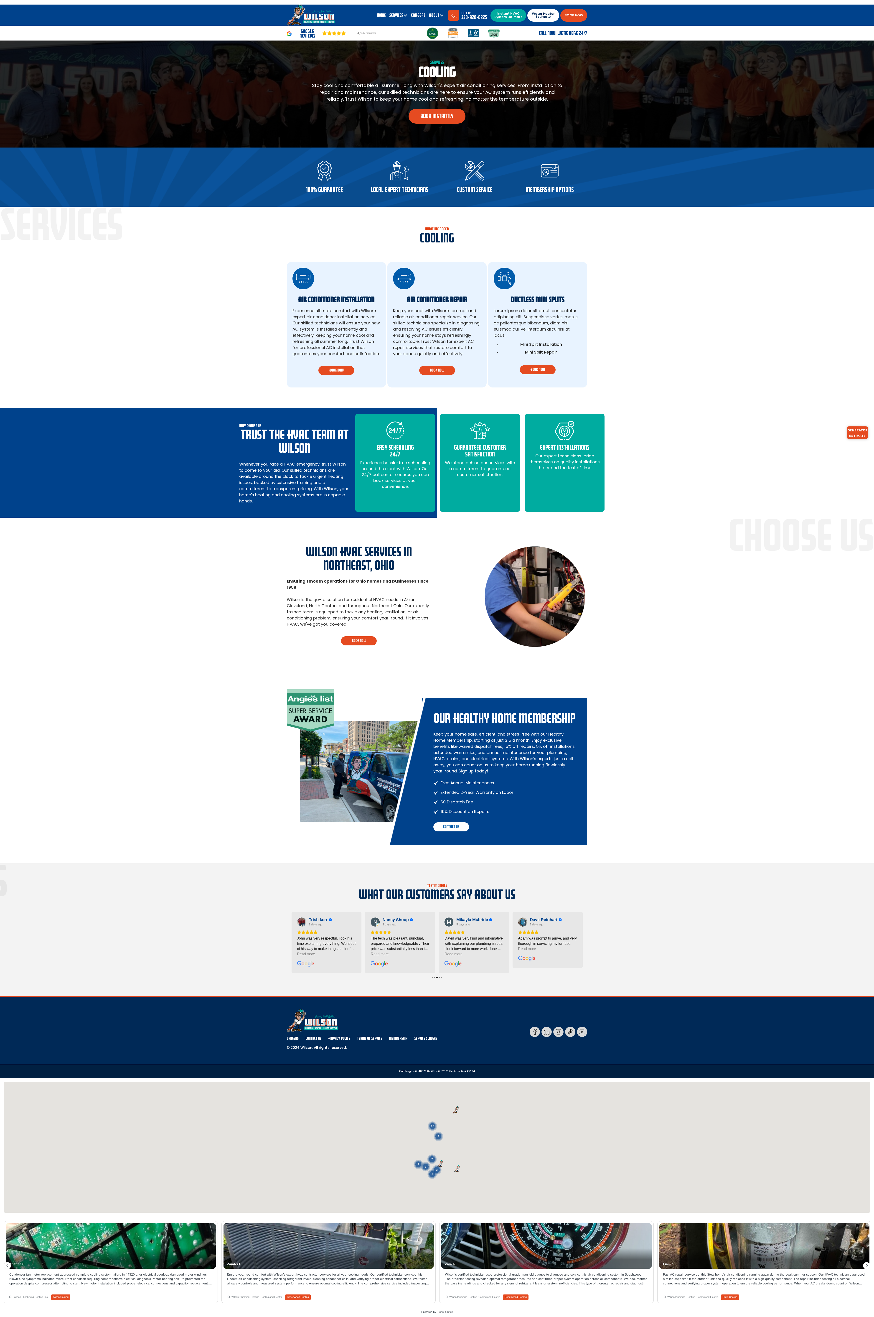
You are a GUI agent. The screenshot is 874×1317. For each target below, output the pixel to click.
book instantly (437, 116)
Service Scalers (425, 1038)
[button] (398, 15)
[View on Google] (301, 922)
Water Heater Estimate (543, 15)
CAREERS (418, 15)
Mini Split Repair (541, 352)
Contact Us (313, 1038)
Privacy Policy (339, 1038)
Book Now (359, 641)
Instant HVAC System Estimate (508, 15)
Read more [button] (306, 954)
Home (381, 15)
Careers (293, 1038)
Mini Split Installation (541, 344)
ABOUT (434, 15)
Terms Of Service (369, 1038)
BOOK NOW (574, 15)
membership (398, 1038)
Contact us (451, 827)
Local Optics (445, 1312)
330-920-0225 (474, 17)
